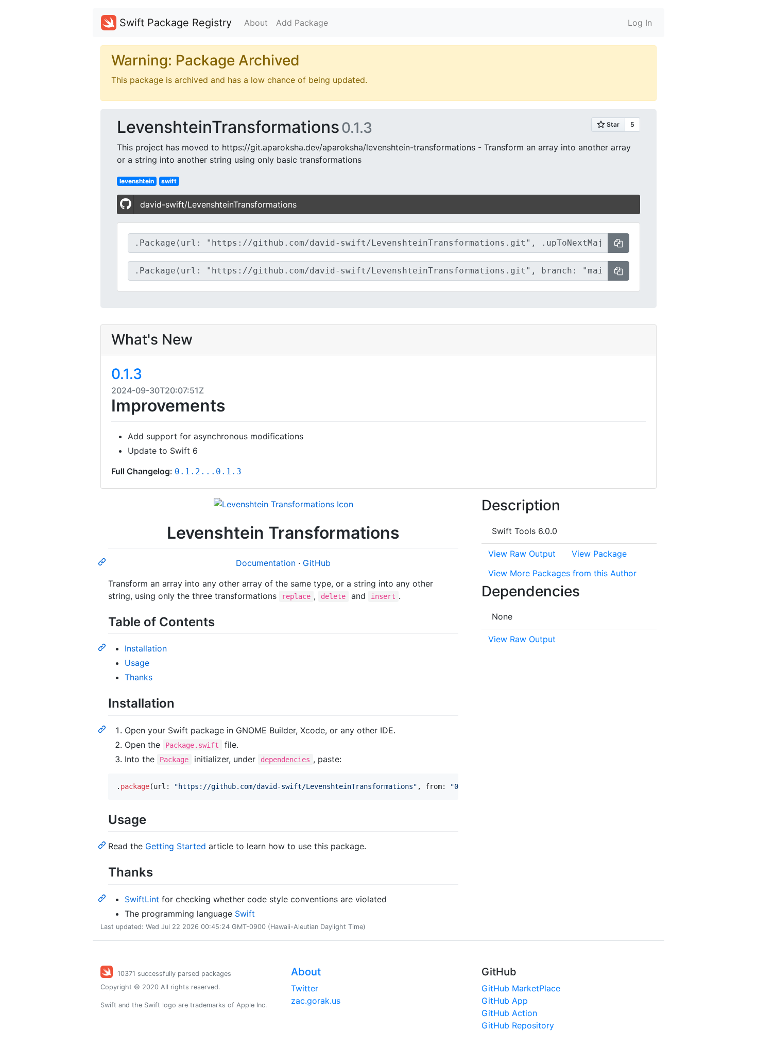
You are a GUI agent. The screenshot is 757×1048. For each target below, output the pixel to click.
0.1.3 (126, 374)
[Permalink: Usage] (103, 844)
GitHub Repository (517, 1025)
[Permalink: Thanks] (103, 897)
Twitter (304, 988)
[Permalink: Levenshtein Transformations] (103, 561)
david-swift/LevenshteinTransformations (218, 204)
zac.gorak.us (315, 1000)
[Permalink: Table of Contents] (103, 646)
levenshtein (136, 181)
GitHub (317, 563)
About (256, 23)
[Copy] (618, 243)
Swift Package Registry (174, 22)
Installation (146, 648)
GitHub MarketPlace (520, 988)
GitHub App (504, 1000)
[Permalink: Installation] (103, 728)
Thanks (138, 677)
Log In (640, 23)
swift (169, 181)
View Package (599, 553)
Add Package (302, 23)
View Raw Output (522, 553)
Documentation (267, 563)
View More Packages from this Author (562, 573)
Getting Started (175, 846)
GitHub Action (509, 1013)
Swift (245, 913)
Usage (137, 663)
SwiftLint (142, 899)
